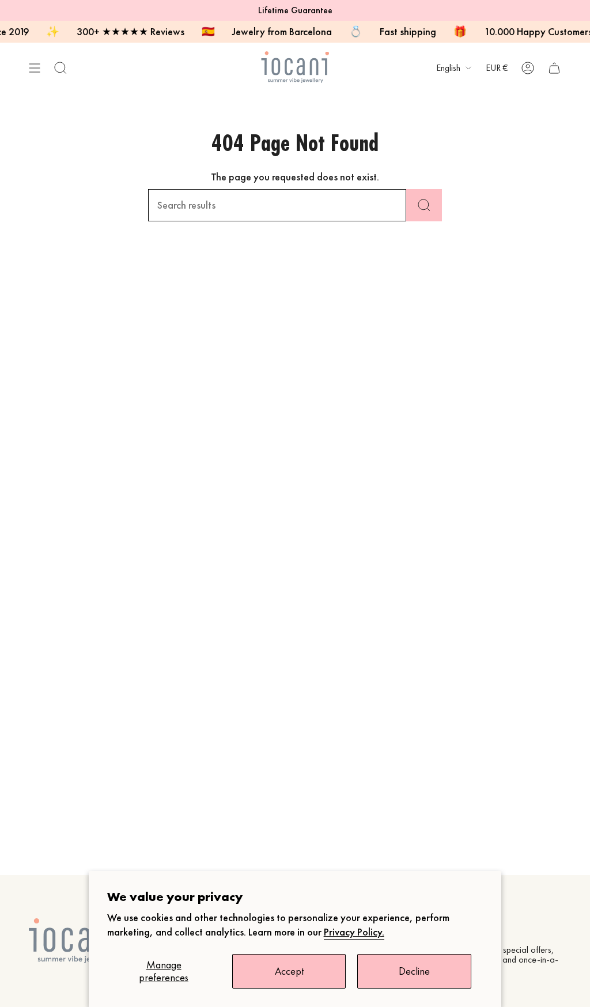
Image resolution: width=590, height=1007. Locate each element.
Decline (414, 971)
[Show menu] (34, 67)
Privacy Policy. (354, 932)
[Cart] (554, 67)
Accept (289, 971)
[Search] (424, 205)
